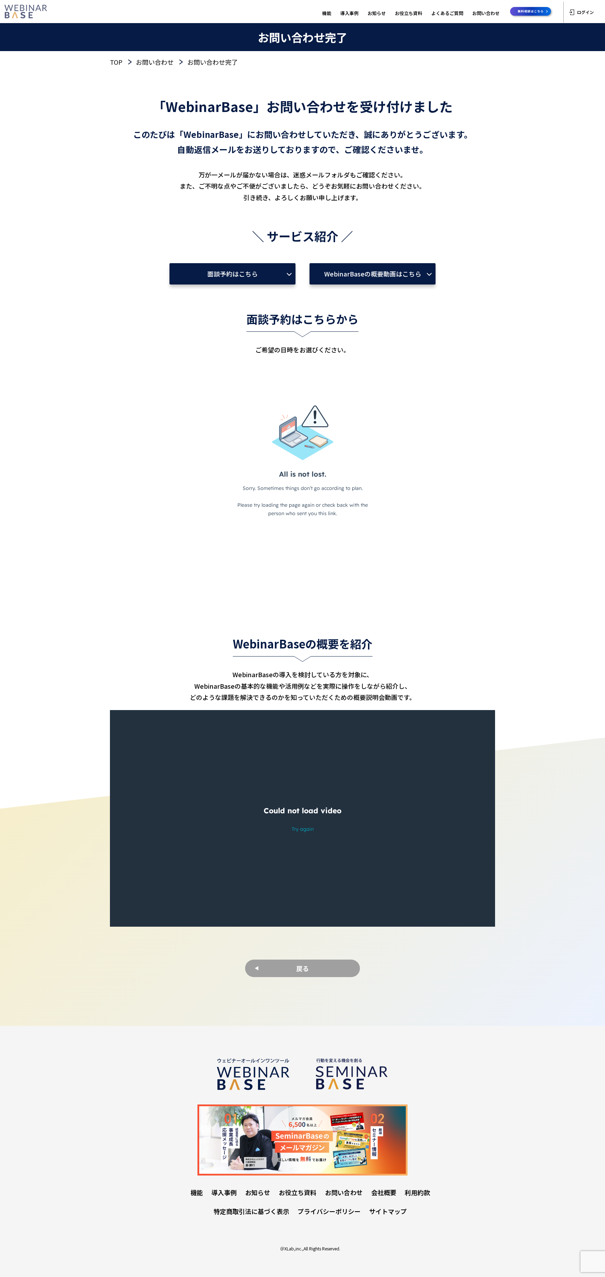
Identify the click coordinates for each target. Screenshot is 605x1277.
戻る (302, 968)
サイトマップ (388, 1211)
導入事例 (349, 13)
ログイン (585, 12)
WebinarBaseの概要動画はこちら (372, 273)
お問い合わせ (486, 13)
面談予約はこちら (232, 273)
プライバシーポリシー (329, 1211)
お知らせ (377, 13)
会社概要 (383, 1192)
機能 (326, 13)
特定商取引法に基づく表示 (251, 1211)
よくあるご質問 (447, 13)
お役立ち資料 (408, 13)
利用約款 (417, 1192)
